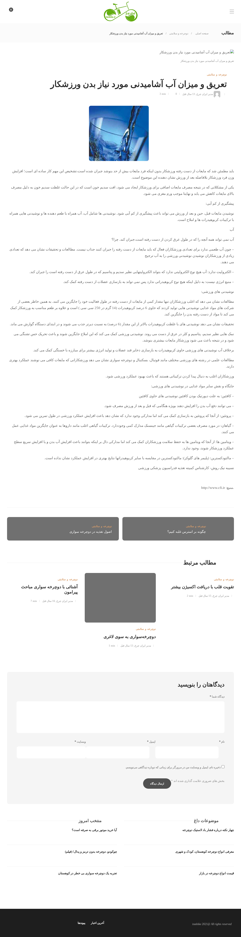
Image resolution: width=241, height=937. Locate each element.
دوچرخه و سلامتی (178, 33)
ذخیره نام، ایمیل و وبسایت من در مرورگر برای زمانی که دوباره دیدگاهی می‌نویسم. (173, 767)
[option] (198, 584)
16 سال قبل (48, 601)
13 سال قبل (188, 93)
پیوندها (81, 923)
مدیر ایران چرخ (205, 93)
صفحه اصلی (202, 33)
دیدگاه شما (217, 696)
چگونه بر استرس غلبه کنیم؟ (186, 531)
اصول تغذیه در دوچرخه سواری (90, 531)
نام (222, 741)
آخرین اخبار (97, 923)
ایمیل (151, 741)
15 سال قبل (205, 595)
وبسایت (80, 741)
